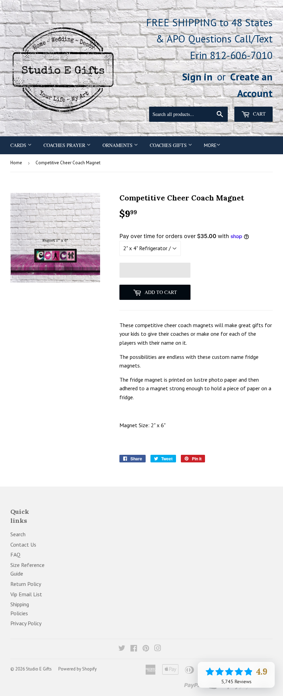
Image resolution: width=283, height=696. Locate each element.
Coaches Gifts (169, 145)
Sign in (197, 76)
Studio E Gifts (39, 669)
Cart (259, 113)
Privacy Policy (25, 623)
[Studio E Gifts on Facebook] (133, 648)
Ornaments (118, 145)
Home (16, 163)
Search (18, 534)
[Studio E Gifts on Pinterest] (145, 648)
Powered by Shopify (77, 669)
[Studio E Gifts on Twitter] (121, 648)
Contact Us (23, 544)
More (210, 145)
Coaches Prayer (65, 145)
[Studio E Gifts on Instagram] (157, 648)
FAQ (15, 554)
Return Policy (25, 583)
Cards (19, 145)
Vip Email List (26, 594)
